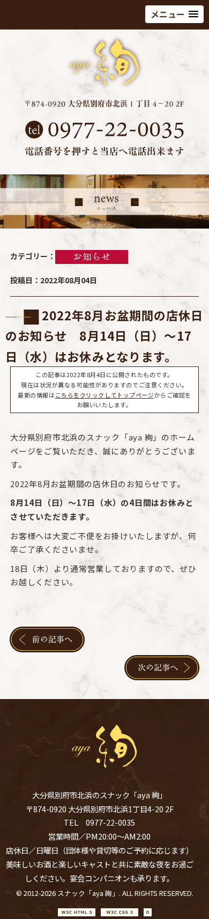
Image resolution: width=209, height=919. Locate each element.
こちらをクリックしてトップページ (104, 395)
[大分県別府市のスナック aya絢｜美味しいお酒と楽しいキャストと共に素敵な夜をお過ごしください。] (104, 768)
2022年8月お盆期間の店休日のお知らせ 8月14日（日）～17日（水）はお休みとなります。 (104, 335)
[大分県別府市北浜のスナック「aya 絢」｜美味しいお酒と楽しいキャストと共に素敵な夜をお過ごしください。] (104, 86)
